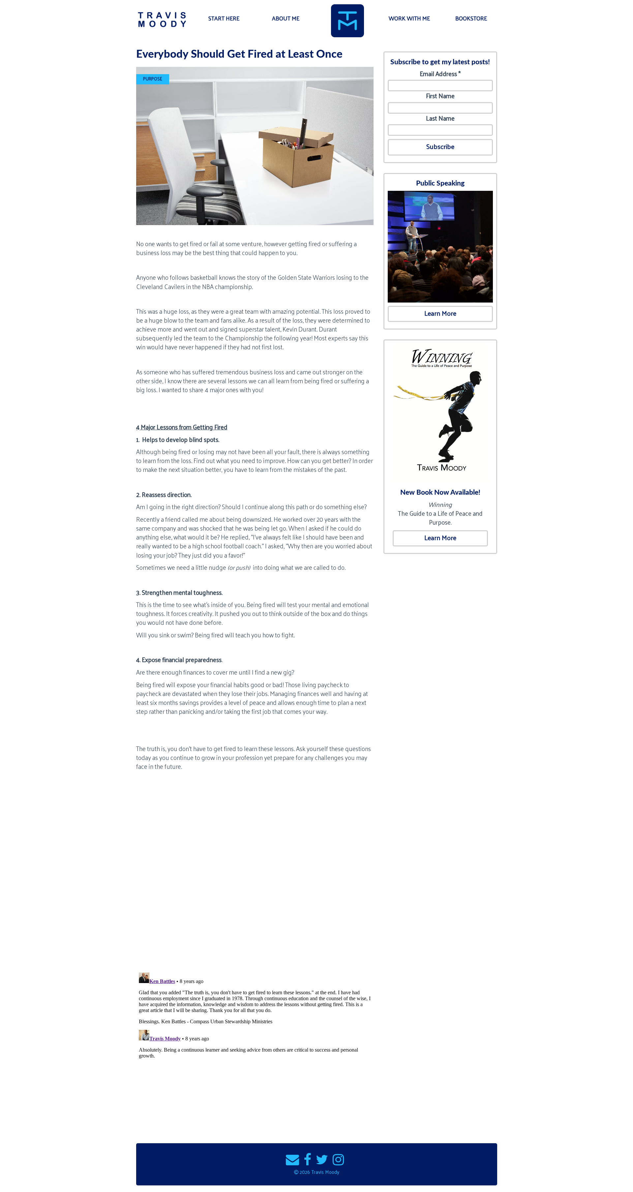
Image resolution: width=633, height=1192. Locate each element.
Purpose (152, 78)
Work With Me (409, 18)
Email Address (440, 73)
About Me (285, 18)
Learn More (440, 313)
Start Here (223, 18)
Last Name (440, 118)
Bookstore (471, 18)
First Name (440, 95)
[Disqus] (255, 881)
